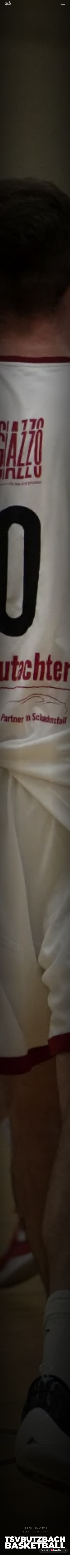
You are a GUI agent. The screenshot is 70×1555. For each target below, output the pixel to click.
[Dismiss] (65, 1550)
